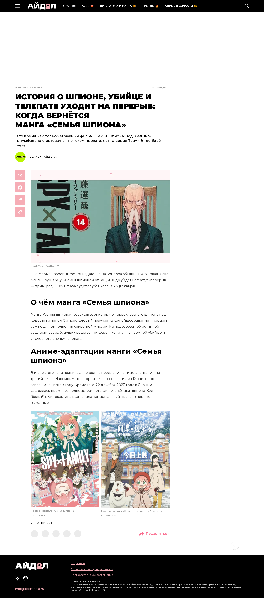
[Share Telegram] (20, 200)
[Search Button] (246, 6)
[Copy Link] (20, 212)
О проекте (78, 563)
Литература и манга (29, 87)
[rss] (17, 578)
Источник (39, 523)
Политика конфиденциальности (92, 569)
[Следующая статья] (132, 546)
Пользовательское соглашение (92, 574)
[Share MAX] (20, 187)
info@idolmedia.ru (29, 589)
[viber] (25, 578)
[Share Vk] (20, 175)
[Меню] (17, 6)
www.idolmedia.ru (92, 590)
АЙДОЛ (41, 6)
